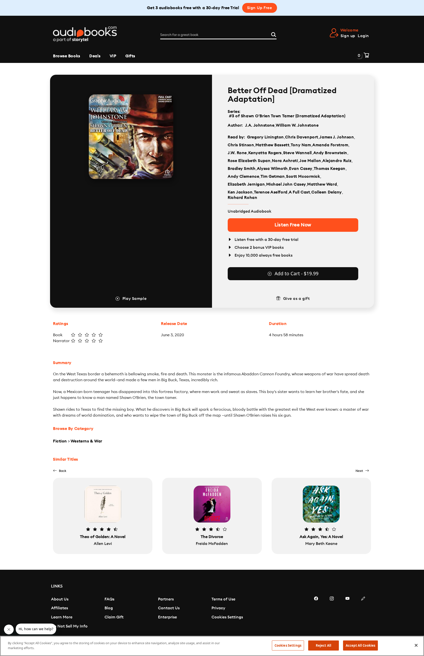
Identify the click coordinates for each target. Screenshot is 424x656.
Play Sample (134, 298)
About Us (59, 599)
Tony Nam (301, 145)
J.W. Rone (237, 152)
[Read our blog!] (363, 613)
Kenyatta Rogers (265, 152)
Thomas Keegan (329, 168)
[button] (59, 471)
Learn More (61, 617)
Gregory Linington (265, 137)
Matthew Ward (322, 184)
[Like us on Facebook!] (316, 613)
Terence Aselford (271, 192)
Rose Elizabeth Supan (249, 160)
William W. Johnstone (297, 125)
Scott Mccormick (303, 176)
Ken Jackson (240, 192)
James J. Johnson (336, 137)
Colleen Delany (326, 192)
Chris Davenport (301, 137)
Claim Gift (114, 617)
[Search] (273, 33)
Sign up (348, 35)
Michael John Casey (286, 184)
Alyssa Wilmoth (272, 168)
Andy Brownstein (330, 152)
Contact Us (169, 608)
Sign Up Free (259, 8)
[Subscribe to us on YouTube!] (347, 613)
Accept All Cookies (360, 645)
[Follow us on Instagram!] (332, 613)
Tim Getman (273, 176)
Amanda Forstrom (330, 145)
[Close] (416, 645)
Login (363, 35)
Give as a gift (296, 298)
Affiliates (59, 608)
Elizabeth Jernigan (246, 184)
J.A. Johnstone (260, 125)
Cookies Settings (227, 617)
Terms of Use (223, 599)
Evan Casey (300, 168)
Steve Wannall (297, 152)
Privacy (218, 608)
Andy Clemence (243, 176)
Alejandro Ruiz (336, 160)
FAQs (109, 599)
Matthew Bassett (272, 145)
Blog (109, 608)
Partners (166, 599)
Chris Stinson (241, 145)
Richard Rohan (242, 197)
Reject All (323, 645)
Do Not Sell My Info (69, 626)
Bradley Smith (241, 168)
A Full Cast (299, 192)
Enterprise (167, 617)
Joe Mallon (310, 160)
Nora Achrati (285, 160)
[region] (212, 646)
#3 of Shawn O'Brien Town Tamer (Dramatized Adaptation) (287, 116)
